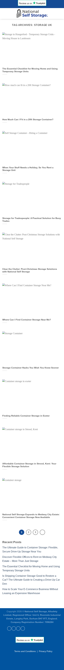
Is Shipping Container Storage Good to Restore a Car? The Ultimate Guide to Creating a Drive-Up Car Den (31, 580)
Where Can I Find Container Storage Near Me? (26, 320)
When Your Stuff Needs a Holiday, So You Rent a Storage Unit (27, 169)
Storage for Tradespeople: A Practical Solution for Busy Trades (31, 219)
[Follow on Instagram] (14, 628)
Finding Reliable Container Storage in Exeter (26, 416)
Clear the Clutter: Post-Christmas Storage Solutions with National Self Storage (29, 270)
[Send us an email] (18, 628)
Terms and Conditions (25, 651)
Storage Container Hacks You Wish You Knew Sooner (30, 368)
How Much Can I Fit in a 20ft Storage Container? (27, 119)
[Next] (42, 532)
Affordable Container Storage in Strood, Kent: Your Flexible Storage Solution (29, 465)
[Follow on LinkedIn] (23, 628)
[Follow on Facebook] (9, 628)
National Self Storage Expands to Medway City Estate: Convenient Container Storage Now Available (31, 515)
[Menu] (4, 13)
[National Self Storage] (32, 13)
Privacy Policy (45, 651)
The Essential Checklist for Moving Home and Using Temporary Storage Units (30, 70)
